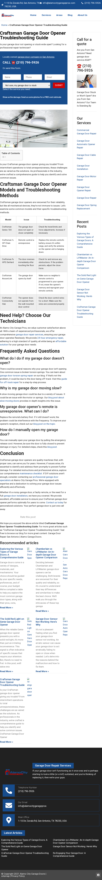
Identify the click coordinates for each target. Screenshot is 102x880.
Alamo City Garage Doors (32, 873)
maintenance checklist (31, 473)
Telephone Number (27, 787)
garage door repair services (29, 334)
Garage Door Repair (86, 198)
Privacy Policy (18, 876)
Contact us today (54, 502)
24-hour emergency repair (50, 338)
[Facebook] (98, 875)
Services (46, 15)
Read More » (6, 607)
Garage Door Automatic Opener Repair (86, 144)
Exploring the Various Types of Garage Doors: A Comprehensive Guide (85, 240)
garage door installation (16, 495)
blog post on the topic (44, 424)
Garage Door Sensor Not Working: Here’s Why (47, 621)
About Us (82, 15)
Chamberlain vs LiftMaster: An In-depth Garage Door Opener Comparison (46, 553)
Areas (59, 15)
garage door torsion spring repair (16, 375)
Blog (70, 15)
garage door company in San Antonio (36, 57)
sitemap (5, 876)
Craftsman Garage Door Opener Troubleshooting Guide (12, 682)
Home (33, 15)
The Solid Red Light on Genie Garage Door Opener (12, 621)
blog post (52, 447)
